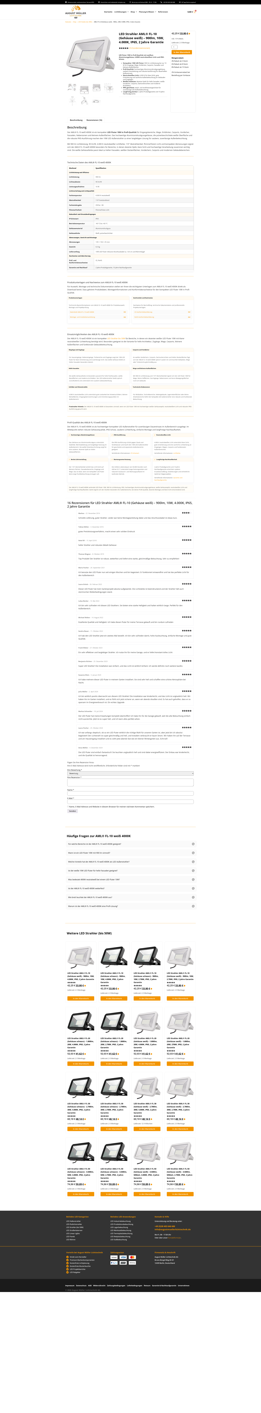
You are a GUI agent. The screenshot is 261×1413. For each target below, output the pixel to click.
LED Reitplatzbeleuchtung (120, 1236)
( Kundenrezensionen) (139, 48)
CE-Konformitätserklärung (143, 312)
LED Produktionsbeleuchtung (121, 1224)
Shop (133, 12)
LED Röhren (70, 1239)
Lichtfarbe (176, 453)
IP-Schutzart (135, 453)
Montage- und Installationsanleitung (82, 317)
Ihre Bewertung (74, 770)
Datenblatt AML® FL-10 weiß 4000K (82, 312)
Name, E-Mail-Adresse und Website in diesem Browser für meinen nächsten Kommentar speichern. (112, 807)
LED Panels (70, 1236)
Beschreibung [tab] (76, 120)
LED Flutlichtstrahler (74, 1224)
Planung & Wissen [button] (146, 12)
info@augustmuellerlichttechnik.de (173, 1229)
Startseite (108, 12)
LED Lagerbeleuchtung (119, 1227)
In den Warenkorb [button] (81, 998)
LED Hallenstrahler (73, 1221)
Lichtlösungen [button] (120, 12)
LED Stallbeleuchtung (118, 1239)
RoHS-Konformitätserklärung (144, 317)
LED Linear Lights (73, 1233)
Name (70, 790)
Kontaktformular (174, 1238)
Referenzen (163, 12)
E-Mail (70, 798)
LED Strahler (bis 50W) (85, 22)
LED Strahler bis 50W (116, 338)
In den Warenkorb (182, 52)
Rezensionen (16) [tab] (94, 120)
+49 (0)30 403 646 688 (165, 1226)
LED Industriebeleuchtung (120, 1221)
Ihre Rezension (74, 777)
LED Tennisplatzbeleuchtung (121, 1233)
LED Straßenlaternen (74, 1230)
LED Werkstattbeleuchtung (120, 1230)
